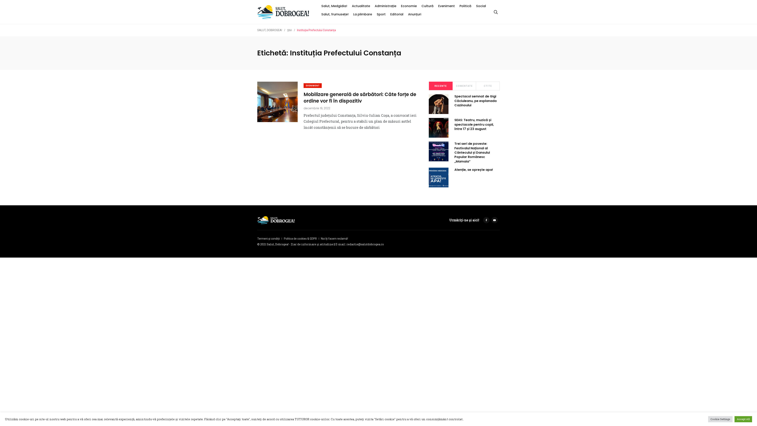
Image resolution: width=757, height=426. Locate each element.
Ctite (488, 86)
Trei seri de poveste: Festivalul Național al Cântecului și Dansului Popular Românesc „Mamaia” (472, 152)
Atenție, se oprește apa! (473, 169)
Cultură (427, 6)
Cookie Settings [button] (720, 419)
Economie (409, 6)
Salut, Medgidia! (334, 6)
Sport (381, 14)
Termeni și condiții (268, 238)
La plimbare (362, 14)
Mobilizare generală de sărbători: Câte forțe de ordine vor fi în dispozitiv (360, 97)
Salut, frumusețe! (335, 14)
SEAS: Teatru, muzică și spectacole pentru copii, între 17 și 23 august (474, 124)
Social (481, 6)
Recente (440, 86)
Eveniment (446, 6)
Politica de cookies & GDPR (300, 238)
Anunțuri (414, 14)
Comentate (464, 86)
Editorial (396, 14)
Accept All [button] (743, 419)
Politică (465, 6)
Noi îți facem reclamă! (334, 238)
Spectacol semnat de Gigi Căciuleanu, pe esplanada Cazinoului (475, 100)
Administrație (385, 6)
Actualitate (361, 6)
